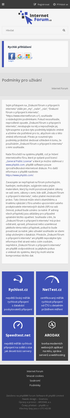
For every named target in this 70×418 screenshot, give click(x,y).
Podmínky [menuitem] (35, 385)
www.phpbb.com (15, 164)
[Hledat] (64, 30)
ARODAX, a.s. (44, 402)
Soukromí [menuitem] (35, 380)
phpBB (22, 395)
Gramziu (43, 398)
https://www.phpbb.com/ (19, 175)
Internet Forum (35, 371)
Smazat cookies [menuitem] (35, 376)
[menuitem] (60, 4)
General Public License (19, 161)
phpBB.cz (43, 405)
